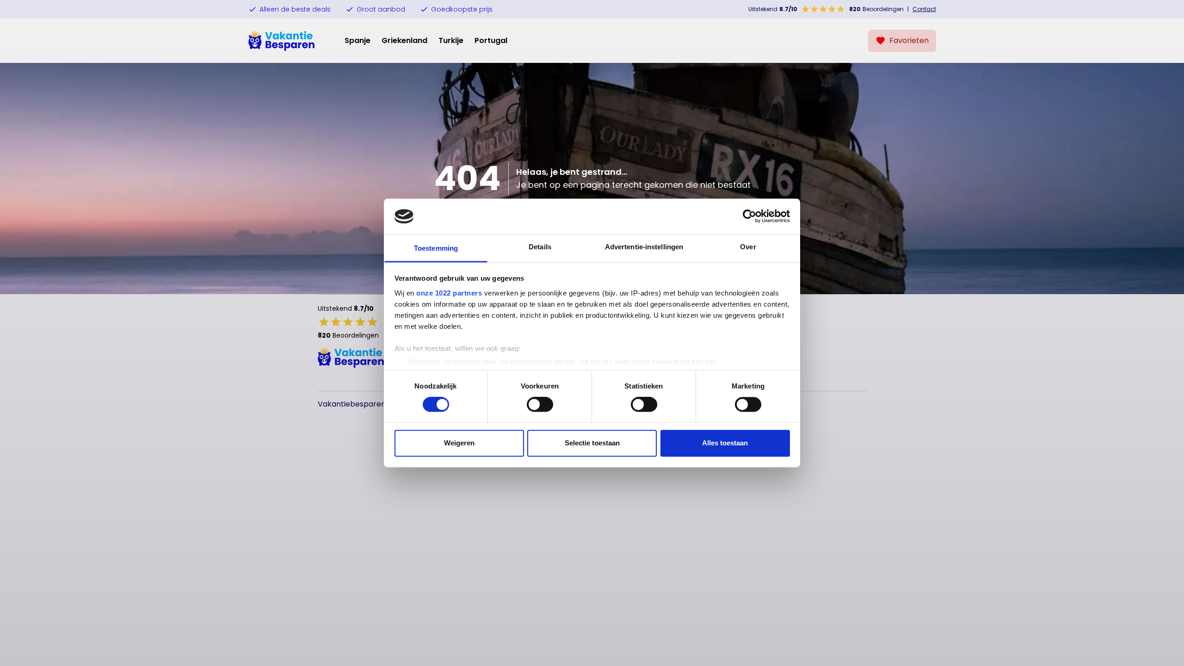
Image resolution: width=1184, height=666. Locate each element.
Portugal (491, 40)
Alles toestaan (725, 443)
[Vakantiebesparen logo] (281, 41)
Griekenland (404, 40)
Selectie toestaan (592, 443)
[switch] (540, 404)
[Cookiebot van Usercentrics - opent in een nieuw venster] (749, 216)
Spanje (357, 40)
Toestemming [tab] (436, 248)
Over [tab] (748, 247)
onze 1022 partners (449, 293)
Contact (924, 9)
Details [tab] (540, 247)
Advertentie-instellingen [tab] (644, 247)
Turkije (450, 40)
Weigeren (459, 443)
